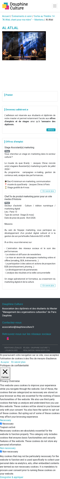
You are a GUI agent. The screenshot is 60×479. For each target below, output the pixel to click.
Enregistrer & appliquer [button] (11, 477)
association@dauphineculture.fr (18, 327)
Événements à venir (22, 16)
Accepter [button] (5, 362)
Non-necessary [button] (8, 448)
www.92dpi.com (42, 350)
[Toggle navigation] (55, 6)
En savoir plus (48, 191)
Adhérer (51, 130)
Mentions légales (13, 348)
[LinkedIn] (6, 338)
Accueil (6, 16)
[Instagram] (8, 338)
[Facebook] (3, 338)
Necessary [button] (5, 420)
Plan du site (12, 350)
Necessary (8, 423)
